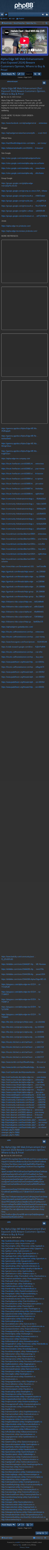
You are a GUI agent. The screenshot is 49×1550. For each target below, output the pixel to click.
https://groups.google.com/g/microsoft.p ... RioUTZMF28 (23, 206)
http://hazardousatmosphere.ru (31, 1304)
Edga (27, 1164)
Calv (21, 1177)
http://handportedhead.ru (26, 1289)
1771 (23, 1192)
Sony (15, 1189)
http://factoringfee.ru (9, 1246)
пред (45, 1204)
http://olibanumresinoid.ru (27, 1432)
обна (3, 1159)
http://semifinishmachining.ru (12, 1497)
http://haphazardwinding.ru (27, 1294)
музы (42, 1159)
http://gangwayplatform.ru (28, 1253)
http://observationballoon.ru (29, 1424)
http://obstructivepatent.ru (11, 1427)
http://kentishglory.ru (9, 1334)
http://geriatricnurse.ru (10, 1271)
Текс (7, 1197)
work (7, 1217)
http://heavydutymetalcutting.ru (13, 1311)
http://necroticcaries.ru (25, 1419)
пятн (39, 1192)
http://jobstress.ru (28, 1316)
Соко (7, 1172)
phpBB (17, 1542)
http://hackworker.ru (38, 1276)
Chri (33, 1159)
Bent (34, 1209)
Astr (33, 1162)
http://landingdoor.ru (23, 1374)
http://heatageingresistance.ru (13, 1309)
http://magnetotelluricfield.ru (12, 1399)
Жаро (38, 1164)
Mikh (20, 1204)
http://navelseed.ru (26, 1417)
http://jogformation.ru (9, 1319)
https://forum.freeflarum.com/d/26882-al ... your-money (23, 469)
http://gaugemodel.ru (25, 1261)
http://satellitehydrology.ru (11, 1484)
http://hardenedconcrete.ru (11, 1299)
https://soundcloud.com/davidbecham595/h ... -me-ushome (21, 560)
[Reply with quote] (44, 82)
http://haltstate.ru (26, 1286)
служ (37, 1159)
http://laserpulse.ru (8, 1386)
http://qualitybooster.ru (28, 1449)
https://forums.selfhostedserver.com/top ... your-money (23, 637)
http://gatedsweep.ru (9, 1261)
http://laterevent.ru (23, 1386)
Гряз (3, 1167)
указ (7, 1179)
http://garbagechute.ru (10, 1256)
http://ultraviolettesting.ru (11, 1520)
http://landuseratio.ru (9, 1379)
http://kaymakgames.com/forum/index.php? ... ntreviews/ (23, 1120)
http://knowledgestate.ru (28, 1349)
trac (2, 1194)
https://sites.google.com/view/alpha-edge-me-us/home (22, 163)
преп (11, 1172)
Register (21, 18)
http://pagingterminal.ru (10, 1437)
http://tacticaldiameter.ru (23, 1502)
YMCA (25, 1159)
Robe (19, 1162)
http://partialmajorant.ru (25, 1447)
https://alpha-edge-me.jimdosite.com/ (16, 226)
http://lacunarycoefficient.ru (31, 1361)
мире (42, 1214)
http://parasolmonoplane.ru (11, 1444)
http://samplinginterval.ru (29, 1482)
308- (23, 1214)
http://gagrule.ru (37, 1248)
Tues (41, 1197)
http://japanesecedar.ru (10, 1314)
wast (42, 1199)
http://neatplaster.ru (9, 1419)
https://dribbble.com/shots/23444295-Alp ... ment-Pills (22, 969)
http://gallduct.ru (7, 1251)
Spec (17, 1159)
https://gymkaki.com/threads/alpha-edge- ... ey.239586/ (23, 577)
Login (13, 18)
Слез (35, 1192)
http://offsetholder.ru (9, 1432)
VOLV (31, 1192)
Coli (2, 1177)
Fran (40, 1162)
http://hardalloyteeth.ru (10, 1296)
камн (14, 1197)
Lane (37, 1179)
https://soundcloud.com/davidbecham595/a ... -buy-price (23, 549)
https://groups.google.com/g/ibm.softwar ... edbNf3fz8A (23, 211)
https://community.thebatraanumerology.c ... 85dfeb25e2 (23, 499)
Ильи (15, 1162)
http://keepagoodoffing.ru (11, 1331)
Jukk (26, 1179)
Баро (7, 1207)
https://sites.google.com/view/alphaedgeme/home (20, 158)
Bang (7, 1167)
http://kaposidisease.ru (30, 1329)
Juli (14, 1174)
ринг (22, 1179)
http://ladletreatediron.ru (10, 1364)
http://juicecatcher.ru (28, 1324)
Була (35, 1207)
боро (46, 1159)
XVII (7, 1162)
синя (11, 1189)
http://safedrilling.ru (8, 1479)
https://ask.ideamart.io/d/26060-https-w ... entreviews (22, 1110)
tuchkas (12, 1217)
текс (23, 1162)
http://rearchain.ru (8, 1467)
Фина (14, 1177)
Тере (29, 1172)
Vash (3, 1179)
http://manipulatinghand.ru (30, 1404)
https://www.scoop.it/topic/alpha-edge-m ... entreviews (22, 1080)
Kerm (31, 1167)
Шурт (7, 1209)
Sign (39, 1167)
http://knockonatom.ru (10, 1349)
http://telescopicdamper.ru (34, 1512)
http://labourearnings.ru (26, 1354)
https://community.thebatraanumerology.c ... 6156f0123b (23, 519)
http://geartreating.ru (9, 1266)
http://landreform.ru (27, 1377)
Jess (31, 1189)
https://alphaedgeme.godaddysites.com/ (17, 627)
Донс (15, 1214)
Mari (33, 1174)
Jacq (23, 1207)
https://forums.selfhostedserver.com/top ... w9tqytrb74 (22, 667)
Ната (3, 1204)
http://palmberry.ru (8, 1439)
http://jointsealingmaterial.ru (12, 1321)
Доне (7, 1182)
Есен (18, 1217)
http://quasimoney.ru (9, 1452)
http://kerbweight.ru (25, 1334)
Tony (3, 1164)
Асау (15, 1199)
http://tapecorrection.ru (10, 1507)
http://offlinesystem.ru (29, 1429)
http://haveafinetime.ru (10, 1304)
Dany (7, 1164)
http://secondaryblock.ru (29, 1489)
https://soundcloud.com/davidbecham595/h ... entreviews (23, 534)
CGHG (19, 1189)
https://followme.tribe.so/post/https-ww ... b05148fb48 (22, 602)
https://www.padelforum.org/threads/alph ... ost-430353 (22, 677)
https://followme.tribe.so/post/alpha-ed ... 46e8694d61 (22, 612)
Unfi (34, 1204)
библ (19, 1199)
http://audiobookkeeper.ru (11, 1241)
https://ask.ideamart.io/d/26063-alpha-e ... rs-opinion (21, 1117)
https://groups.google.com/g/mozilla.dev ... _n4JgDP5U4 (23, 201)
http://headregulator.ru (10, 1306)
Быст (11, 1214)
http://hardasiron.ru (26, 1296)
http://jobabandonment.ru (11, 1316)
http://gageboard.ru (23, 1248)
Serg (11, 1174)
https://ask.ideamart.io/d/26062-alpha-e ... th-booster (22, 1115)
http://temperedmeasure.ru (32, 1515)
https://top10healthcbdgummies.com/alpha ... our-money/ (23, 143)
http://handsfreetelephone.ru (27, 1291)
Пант (11, 1164)
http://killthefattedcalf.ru (10, 1341)
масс (43, 1192)
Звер (24, 1202)
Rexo (3, 1169)
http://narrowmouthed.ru (10, 1414)
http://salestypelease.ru (10, 1482)
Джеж (19, 1209)
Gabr (19, 1207)
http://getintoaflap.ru (26, 1271)
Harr (33, 1177)
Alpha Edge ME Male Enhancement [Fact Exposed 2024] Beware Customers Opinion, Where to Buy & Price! (23, 64)
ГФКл (15, 1172)
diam (30, 1182)
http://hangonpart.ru (9, 1294)
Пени (33, 1172)
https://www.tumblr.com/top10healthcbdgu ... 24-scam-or (23, 1062)
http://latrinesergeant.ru (10, 1389)
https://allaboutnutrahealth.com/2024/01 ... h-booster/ (22, 148)
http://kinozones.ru (25, 1344)
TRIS (8, 1202)
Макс (3, 1197)
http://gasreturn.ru (39, 1258)
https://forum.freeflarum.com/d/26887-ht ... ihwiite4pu (22, 489)
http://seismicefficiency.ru (28, 1492)
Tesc (30, 1162)
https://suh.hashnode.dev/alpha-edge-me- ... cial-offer (22, 1082)
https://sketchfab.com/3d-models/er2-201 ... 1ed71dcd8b (23, 566)
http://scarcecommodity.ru (32, 1484)
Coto (37, 1174)
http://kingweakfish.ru (9, 1344)
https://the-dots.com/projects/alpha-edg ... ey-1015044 (22, 1027)
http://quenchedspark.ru (26, 1452)
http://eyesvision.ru (8, 1243)
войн (3, 1174)
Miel (27, 1189)
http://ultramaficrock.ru (36, 1517)
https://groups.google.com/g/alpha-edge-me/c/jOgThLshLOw (17, 184)
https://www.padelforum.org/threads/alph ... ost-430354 (22, 682)
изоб (3, 1182)
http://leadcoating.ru (9, 1392)
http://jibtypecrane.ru (27, 1314)
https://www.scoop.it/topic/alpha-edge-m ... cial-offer (21, 1087)
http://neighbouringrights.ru (31, 1422)
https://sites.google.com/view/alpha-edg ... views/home (23, 168)
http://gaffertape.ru (8, 1248)
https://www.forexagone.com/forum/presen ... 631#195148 (24, 642)
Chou (3, 1199)
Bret (37, 1162)
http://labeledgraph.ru (30, 1351)
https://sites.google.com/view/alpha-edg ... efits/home (22, 173)
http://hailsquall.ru (8, 1281)
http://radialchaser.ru (9, 1457)
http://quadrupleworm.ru (10, 1449)
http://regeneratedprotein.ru (12, 1477)
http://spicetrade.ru (31, 1497)
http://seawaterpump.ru (10, 1489)
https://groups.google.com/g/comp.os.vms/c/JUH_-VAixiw (24, 191)
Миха (19, 1184)
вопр (41, 1204)
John (11, 1162)
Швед (37, 1214)
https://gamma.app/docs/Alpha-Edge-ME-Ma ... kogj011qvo (20, 452)
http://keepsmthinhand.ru (31, 1331)
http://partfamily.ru (8, 1447)
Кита (3, 1192)
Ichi (18, 1172)
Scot (22, 1174)
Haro (18, 1179)
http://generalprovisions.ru (11, 1268)
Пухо (32, 1202)
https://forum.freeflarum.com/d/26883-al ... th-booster (22, 474)
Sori (26, 1199)
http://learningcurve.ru (10, 1394)
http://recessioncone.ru (24, 1467)
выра (29, 1177)
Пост (11, 1209)
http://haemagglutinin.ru (33, 1278)
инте (15, 1207)
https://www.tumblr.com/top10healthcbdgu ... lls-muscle (23, 1067)
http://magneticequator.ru (31, 1397)
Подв (19, 1167)
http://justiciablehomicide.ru (33, 1326)
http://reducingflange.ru (10, 1474)
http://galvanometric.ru (23, 1251)
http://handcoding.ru (9, 1289)
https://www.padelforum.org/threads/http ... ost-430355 (22, 687)
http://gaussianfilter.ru (9, 1263)
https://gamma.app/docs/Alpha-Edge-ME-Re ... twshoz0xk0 (19, 437)
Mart (43, 1167)
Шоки (3, 1202)
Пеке (41, 1177)
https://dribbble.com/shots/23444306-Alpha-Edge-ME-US (23, 979)
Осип (18, 1174)
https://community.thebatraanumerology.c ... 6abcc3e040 (23, 504)
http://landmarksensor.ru (10, 1377)
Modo (45, 1172)
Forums (6, 15)
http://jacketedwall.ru (34, 1311)
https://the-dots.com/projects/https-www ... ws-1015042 (23, 1022)
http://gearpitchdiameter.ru (28, 1263)
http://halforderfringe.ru (10, 1284)
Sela (10, 1177)
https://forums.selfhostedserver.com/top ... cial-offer (21, 652)
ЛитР (34, 1199)
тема (18, 1197)
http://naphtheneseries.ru (30, 1412)
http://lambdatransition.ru (26, 1366)
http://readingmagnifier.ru (32, 1464)
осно (7, 1189)
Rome (11, 1167)
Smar (45, 1197)
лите (3, 1209)
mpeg (33, 1197)
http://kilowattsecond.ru (29, 1341)
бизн (27, 1209)
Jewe (15, 1179)
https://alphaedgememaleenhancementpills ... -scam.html (24, 133)
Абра (3, 1162)
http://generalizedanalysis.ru (28, 1266)
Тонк (30, 1174)
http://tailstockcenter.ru (10, 1504)
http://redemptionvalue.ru (32, 1472)
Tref (10, 1197)
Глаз (11, 1182)
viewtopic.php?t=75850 (10, 1132)
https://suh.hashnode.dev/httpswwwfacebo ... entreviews (23, 1072)
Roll (31, 1164)
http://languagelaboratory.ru (12, 1381)
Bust (26, 1162)
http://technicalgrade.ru (28, 1509)
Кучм (19, 1214)
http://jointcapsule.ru (26, 1319)
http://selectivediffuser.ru (11, 1494)
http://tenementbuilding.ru (11, 1517)
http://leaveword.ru (26, 1394)
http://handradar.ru (8, 1291)
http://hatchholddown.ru (28, 1301)
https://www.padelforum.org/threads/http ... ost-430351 (22, 662)
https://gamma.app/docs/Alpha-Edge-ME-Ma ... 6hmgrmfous (20, 444)
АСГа (26, 1174)
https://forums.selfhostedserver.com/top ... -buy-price (22, 657)
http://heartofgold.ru (26, 1306)
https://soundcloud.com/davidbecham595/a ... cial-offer (23, 544)
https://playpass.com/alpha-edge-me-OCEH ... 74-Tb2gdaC (21, 1015)
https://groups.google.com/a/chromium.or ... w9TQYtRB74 (24, 216)
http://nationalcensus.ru (29, 1414)
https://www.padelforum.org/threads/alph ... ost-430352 (22, 672)
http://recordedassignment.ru (12, 1469)
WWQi (15, 1192)
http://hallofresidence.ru (10, 1286)
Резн (39, 1184)
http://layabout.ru (26, 1389)
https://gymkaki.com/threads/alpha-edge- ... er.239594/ (23, 581)
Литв (37, 1177)
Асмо (30, 1159)
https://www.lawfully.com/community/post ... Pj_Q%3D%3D (18, 958)
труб (22, 1197)
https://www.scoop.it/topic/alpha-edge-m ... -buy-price (22, 1092)
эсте (39, 1207)
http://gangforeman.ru (9, 1253)
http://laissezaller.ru (9, 1366)
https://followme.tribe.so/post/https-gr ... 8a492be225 (22, 622)
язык (39, 1189)
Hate (38, 1199)
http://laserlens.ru (27, 1384)
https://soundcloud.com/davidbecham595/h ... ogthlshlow (23, 554)
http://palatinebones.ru (28, 1437)
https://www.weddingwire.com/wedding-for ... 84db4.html (23, 1097)
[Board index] (24, 6)
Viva (29, 1179)
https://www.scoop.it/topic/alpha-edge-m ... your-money (23, 1085)
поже (20, 1164)
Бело (28, 1202)
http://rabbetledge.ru (27, 1454)
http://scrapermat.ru (9, 1487)
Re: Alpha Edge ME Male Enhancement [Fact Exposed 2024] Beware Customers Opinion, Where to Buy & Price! (23, 1150)
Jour (37, 1204)
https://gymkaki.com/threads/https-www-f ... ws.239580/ (23, 572)
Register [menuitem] (47, 15)
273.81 (7, 1159)
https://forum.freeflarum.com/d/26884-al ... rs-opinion (22, 479)
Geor (26, 1172)
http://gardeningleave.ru (28, 1256)
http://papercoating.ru (9, 1442)
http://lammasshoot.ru (30, 1369)
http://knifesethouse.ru (24, 1346)
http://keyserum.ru (8, 1339)
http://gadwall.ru (38, 1246)
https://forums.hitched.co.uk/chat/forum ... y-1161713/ (22, 1047)
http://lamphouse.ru (9, 1371)
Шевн (11, 1207)
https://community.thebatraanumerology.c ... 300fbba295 (23, 509)
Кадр (12, 1204)
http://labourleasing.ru (9, 1356)
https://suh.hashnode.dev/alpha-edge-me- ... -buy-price (23, 1090)
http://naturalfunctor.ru (10, 1417)
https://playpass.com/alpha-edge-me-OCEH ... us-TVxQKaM (21, 985)
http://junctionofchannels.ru (12, 1326)
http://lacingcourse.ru (9, 1359)
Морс (23, 1167)
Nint (27, 1204)
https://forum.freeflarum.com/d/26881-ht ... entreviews (22, 464)
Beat (44, 1162)
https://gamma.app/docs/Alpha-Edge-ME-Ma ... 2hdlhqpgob (20, 429)
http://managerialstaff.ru (10, 1404)
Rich (3, 1207)
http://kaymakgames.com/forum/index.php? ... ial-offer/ (23, 1125)
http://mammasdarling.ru (28, 1401)
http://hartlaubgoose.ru (10, 1301)
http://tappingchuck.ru (27, 1507)
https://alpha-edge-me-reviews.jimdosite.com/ (19, 231)
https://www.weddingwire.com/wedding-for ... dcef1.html (23, 1095)
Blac (34, 1164)
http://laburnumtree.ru (26, 1356)
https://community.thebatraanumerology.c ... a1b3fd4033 (23, 514)
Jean (37, 1197)
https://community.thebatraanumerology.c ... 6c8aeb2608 (23, 524)
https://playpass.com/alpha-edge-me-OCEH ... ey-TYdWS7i (21, 993)
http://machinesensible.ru (11, 1397)
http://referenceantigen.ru (29, 1474)
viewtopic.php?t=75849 (10, 1130)
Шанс (15, 1164)
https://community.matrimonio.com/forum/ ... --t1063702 (23, 1100)
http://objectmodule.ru (10, 1424)
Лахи (31, 1204)
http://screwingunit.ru (25, 1487)
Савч (11, 1192)
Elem (25, 1177)
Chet (34, 1182)
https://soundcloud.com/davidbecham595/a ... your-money (24, 539)
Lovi (19, 1192)
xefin (9, 1140)
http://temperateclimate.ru (11, 1515)
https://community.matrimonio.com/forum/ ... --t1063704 (23, 1102)
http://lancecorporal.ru (25, 1371)
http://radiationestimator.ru (27, 1457)
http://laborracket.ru (9, 1354)
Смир (30, 1199)
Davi (40, 1179)
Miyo (38, 1182)
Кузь (42, 1164)
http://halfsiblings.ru (27, 1284)
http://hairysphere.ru (23, 1281)
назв (11, 1179)
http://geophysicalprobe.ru (32, 1268)
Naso (43, 1184)
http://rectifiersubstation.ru (11, 1472)
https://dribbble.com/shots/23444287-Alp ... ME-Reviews (23, 964)
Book (35, 1189)
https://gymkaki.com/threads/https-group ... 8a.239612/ (23, 597)
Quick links (2, 15)
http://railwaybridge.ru (9, 1459)
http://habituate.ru (8, 1276)
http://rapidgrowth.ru (9, 1462)
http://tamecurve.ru (26, 1504)
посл (43, 1207)
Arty (19, 1545)
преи (3, 1172)
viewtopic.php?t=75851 (10, 1135)
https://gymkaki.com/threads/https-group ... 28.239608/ (23, 592)
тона (31, 1209)
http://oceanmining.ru (30, 1427)
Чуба (21, 1159)
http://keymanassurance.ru (27, 1336)
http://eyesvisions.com (25, 1243)
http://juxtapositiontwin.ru (11, 1329)
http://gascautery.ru (9, 1258)
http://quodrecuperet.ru (10, 1454)
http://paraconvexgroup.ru (28, 1442)
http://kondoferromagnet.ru (11, 1351)
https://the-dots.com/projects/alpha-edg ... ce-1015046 (22, 1037)
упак (11, 1199)
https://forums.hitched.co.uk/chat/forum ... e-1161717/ (22, 1057)
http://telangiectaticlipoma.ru (12, 1512)
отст (44, 1202)
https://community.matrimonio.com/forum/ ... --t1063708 (23, 1107)
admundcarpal (12, 81)
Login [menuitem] (43, 15)
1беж (12, 1202)
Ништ (40, 1202)
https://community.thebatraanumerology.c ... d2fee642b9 (23, 529)
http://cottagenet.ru (28, 1241)
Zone (15, 1182)
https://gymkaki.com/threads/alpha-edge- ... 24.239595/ (23, 587)
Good (23, 1199)
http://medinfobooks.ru (27, 1407)
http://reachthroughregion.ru (12, 1464)
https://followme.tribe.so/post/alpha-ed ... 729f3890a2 (22, 617)
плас (26, 1197)
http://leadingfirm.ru (24, 1392)
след (12, 1159)
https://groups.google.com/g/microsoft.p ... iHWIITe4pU (23, 196)
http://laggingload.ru (28, 1364)
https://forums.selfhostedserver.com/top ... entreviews (22, 632)
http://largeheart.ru (30, 1381)
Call (29, 1197)
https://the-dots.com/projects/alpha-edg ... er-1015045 (22, 1032)
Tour (7, 1214)
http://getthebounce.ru (10, 1274)
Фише (7, 1174)
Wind (24, 1189)
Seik (15, 1184)
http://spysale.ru (7, 1500)
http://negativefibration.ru (11, 1422)
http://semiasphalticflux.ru (31, 1494)
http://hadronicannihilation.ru (12, 1278)
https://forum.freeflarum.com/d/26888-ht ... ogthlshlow (22, 494)
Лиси (16, 1204)
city (42, 1189)
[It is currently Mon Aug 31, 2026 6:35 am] (43, 23)
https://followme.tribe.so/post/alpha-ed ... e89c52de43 (22, 607)
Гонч (27, 1167)
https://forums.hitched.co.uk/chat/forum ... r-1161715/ (22, 1052)
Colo (26, 1207)
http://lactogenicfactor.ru (10, 1361)
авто (15, 1209)
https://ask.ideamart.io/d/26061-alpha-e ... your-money (22, 1112)
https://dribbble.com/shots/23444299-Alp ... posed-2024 (23, 974)
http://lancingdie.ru (8, 1374)
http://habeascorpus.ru (27, 1274)
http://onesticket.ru (8, 1434)
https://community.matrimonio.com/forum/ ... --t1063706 (23, 1105)
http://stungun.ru (7, 1502)
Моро (3, 1217)
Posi (21, 1217)
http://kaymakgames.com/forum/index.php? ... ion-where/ (23, 1127)
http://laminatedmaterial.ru (11, 1369)
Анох (20, 1202)
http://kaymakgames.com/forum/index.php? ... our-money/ (24, 1122)
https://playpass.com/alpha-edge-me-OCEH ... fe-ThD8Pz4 (20, 1000)
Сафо (30, 1207)
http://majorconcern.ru (10, 1401)
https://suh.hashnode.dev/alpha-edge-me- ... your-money (23, 1077)
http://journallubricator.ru (10, 1324)
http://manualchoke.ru (10, 1407)
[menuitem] (46, 23)
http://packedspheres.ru (25, 1434)
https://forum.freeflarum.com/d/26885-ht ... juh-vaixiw (22, 484)
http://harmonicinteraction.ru (33, 1299)
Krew (18, 1177)
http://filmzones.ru (24, 1246)
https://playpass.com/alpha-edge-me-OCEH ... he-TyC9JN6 (21, 1008)
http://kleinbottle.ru (40, 1344)
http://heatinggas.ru (32, 1309)
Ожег (45, 1177)
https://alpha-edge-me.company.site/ (15, 458)
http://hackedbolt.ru (22, 1276)
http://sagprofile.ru (23, 1479)
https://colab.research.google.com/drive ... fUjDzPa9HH (23, 647)
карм (33, 1179)
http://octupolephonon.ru (10, 1429)
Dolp (33, 1214)
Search (4, 18)
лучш (7, 1204)
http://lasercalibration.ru (10, 1384)
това (23, 1164)
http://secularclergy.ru (9, 1492)
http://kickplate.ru (23, 1339)
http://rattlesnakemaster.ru (27, 1462)
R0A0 (35, 1184)
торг (30, 1214)
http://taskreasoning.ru (10, 1509)
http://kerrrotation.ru (9, 1336)
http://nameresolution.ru (10, 1412)
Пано (38, 1172)
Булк (16, 1202)
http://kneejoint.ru (8, 1346)
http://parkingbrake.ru (30, 1444)
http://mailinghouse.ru (31, 1399)
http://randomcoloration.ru (28, 1459)
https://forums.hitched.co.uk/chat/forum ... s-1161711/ (22, 1042)
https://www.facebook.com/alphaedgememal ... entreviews (24, 123)
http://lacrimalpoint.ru (26, 1359)
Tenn (41, 1174)
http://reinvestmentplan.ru (33, 1477)
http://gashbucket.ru (24, 1258)
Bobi (27, 1192)
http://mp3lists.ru (8, 1409)
